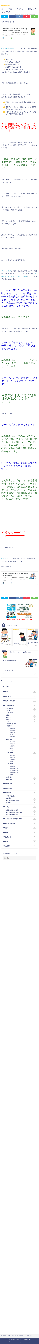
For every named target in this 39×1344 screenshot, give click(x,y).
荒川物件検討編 (14, 770)
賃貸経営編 (13, 736)
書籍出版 (21, 708)
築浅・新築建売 (5, 5)
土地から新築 (20, 705)
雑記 (20, 841)
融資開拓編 (13, 744)
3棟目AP (21, 752)
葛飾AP (21, 726)
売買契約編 (13, 730)
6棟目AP (21, 779)
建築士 (21, 798)
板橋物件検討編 (14, 768)
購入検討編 (13, 742)
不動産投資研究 (20, 823)
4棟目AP (21, 764)
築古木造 (20, 696)
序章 (21, 710)
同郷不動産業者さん (8, 48)
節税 (20, 832)
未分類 (20, 846)
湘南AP (21, 715)
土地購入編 (13, 746)
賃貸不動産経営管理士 (21, 800)
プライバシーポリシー (16, 1339)
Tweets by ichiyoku (7, 681)
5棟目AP (21, 777)
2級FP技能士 (21, 796)
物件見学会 (20, 783)
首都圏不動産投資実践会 (21, 812)
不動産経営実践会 (21, 814)
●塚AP (21, 719)
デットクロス (6, 271)
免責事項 (26, 1339)
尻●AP (21, 717)
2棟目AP (21, 739)
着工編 (11, 734)
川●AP (21, 721)
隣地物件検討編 (14, 772)
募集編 (11, 750)
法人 (20, 828)
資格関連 (20, 792)
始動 (20, 692)
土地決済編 (13, 732)
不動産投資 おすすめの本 (20, 819)
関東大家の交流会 (21, 810)
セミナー (20, 807)
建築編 (11, 748)
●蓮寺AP (21, 713)
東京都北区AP (21, 724)
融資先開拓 (20, 788)
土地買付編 (13, 728)
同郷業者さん (6, 558)
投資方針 (20, 837)
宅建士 (21, 802)
